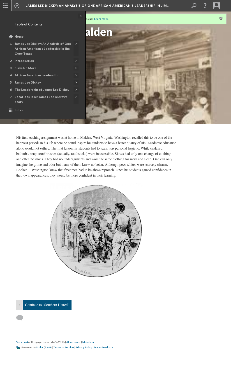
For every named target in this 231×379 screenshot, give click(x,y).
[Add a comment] (21, 318)
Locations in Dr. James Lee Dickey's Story (41, 99)
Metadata (88, 342)
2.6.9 (48, 347)
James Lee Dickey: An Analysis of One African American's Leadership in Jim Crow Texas (43, 48)
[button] (205, 5)
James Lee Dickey (28, 82)
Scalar (39, 347)
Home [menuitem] (19, 36)
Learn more (101, 19)
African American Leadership (36, 75)
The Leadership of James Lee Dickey (42, 89)
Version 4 (22, 342)
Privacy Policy (84, 347)
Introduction (24, 61)
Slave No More (25, 68)
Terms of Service (63, 347)
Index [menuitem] (19, 110)
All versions (73, 342)
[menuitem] (5, 5)
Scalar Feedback (103, 347)
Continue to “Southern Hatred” (47, 304)
